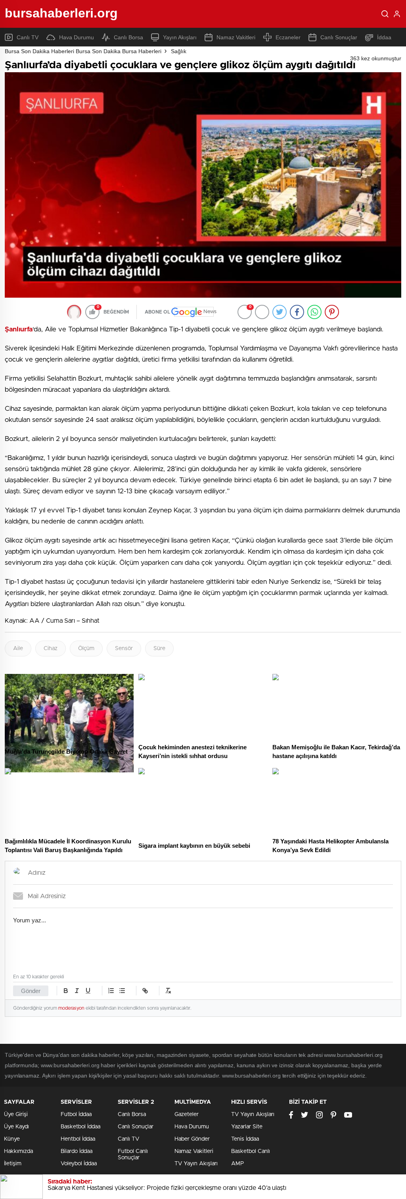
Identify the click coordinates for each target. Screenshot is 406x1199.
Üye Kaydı (16, 1127)
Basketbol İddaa (80, 1127)
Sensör (124, 648)
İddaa (384, 37)
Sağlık (178, 51)
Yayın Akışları (180, 37)
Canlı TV (27, 37)
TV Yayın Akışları (196, 1163)
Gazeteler (186, 1114)
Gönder (30, 990)
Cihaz (50, 648)
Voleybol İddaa (79, 1163)
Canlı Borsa (128, 37)
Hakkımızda (18, 1151)
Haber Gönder (192, 1139)
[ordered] (111, 990)
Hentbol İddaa (78, 1139)
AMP (237, 1163)
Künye (12, 1139)
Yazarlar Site (246, 1127)
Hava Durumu (76, 37)
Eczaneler (288, 37)
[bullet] (122, 990)
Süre (159, 648)
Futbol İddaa (76, 1114)
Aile (18, 648)
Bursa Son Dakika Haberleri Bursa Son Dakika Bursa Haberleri (83, 51)
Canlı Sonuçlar (338, 37)
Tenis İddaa (245, 1139)
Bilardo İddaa (76, 1151)
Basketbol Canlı (250, 1151)
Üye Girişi (16, 1114)
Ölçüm (86, 648)
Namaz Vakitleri (235, 37)
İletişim (12, 1163)
